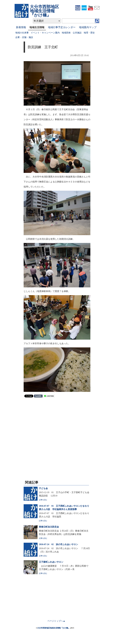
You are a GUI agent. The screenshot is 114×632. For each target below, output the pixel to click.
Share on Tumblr (38, 396)
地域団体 (66, 32)
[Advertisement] (57, 419)
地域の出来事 (22, 32)
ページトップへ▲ (56, 621)
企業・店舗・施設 (24, 37)
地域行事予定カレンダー (61, 27)
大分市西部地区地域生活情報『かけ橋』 (53, 628)
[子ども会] (31, 500)
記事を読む (43, 500)
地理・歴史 (89, 32)
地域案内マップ (87, 27)
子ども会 (43, 488)
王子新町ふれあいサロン (51, 562)
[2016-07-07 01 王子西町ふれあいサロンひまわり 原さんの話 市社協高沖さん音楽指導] (31, 517)
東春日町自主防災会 (49, 527)
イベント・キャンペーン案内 (45, 32)
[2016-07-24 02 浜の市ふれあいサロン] (31, 556)
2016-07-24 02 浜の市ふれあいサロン (58, 544)
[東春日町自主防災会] (31, 538)
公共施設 (77, 32)
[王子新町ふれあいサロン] (31, 573)
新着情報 (21, 27)
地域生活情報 (36, 27)
